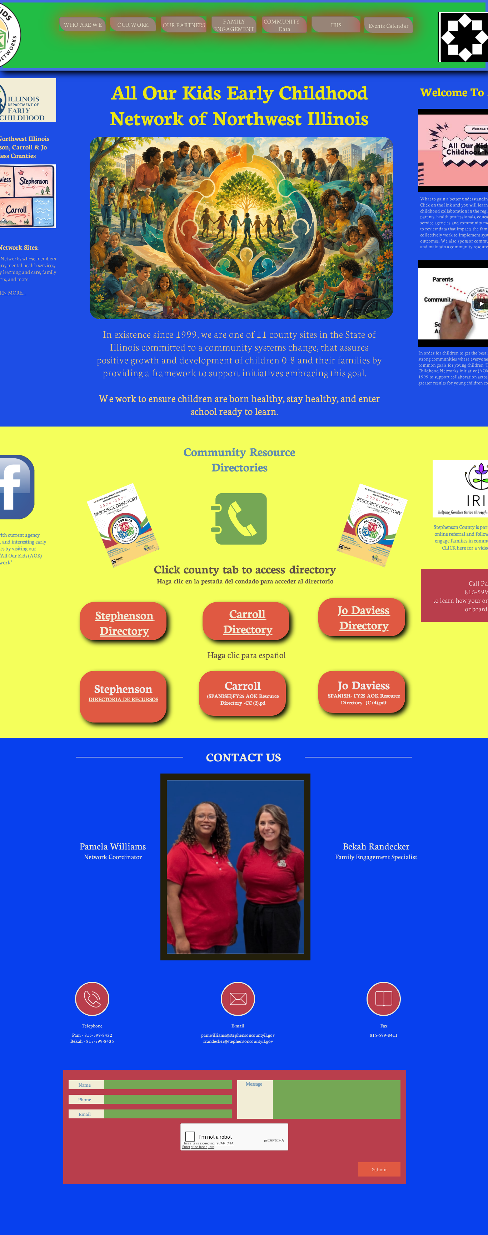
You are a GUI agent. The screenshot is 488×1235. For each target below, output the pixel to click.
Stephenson (124, 614)
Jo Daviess (363, 609)
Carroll (247, 613)
